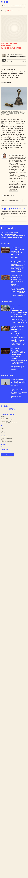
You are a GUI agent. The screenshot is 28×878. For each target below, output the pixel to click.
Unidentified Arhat (18, 382)
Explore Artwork (5, 440)
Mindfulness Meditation (15, 11)
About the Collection (6, 441)
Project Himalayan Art (7, 420)
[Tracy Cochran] (4, 156)
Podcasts (4, 200)
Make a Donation (6, 455)
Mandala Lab (4, 418)
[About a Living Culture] (5, 328)
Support (4, 444)
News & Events (5, 433)
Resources (4, 449)
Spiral (2, 11)
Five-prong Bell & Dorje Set (6, 111)
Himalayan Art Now (6, 421)
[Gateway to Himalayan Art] (5, 277)
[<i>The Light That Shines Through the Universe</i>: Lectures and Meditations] (5, 308)
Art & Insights (5, 6)
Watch (3, 430)
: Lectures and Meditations (19, 313)
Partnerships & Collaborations (9, 423)
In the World (7, 228)
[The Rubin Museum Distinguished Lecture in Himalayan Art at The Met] (5, 250)
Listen (2, 431)
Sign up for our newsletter (8, 235)
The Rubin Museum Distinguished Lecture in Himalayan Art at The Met (18, 252)
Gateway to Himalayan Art (16, 278)
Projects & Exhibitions (8, 414)
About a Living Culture (17, 331)
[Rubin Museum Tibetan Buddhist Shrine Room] (5, 351)
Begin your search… (16, 6)
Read (2, 428)
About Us (4, 447)
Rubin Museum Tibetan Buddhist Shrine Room (18, 353)
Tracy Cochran (12, 154)
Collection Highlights (6, 438)
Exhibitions (4, 417)
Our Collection (5, 436)
